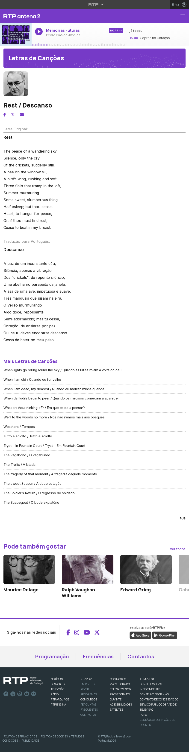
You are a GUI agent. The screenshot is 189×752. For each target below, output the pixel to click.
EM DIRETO (87, 684)
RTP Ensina (58, 704)
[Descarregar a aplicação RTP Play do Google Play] (164, 635)
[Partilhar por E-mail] (22, 114)
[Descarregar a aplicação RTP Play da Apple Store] (140, 635)
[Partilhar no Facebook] (4, 114)
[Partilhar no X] (13, 114)
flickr (33, 694)
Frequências (98, 656)
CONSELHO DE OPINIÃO (154, 694)
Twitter (12, 694)
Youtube (26, 694)
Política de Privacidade (20, 736)
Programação (52, 656)
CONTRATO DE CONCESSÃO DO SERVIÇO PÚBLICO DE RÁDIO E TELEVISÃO (159, 704)
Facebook (6, 694)
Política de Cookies (54, 736)
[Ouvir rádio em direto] (16, 34)
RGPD (143, 715)
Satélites (116, 710)
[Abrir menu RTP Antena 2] (184, 16)
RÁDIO (55, 694)
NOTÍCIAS (57, 679)
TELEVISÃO (57, 689)
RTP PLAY (86, 679)
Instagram (19, 694)
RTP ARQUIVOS (60, 699)
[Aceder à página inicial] (16, 16)
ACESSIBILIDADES (121, 704)
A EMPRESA (147, 679)
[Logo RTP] (23, 680)
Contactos (140, 656)
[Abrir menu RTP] (94, 4)
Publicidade (30, 741)
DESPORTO (58, 684)
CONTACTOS (118, 679)
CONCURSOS (88, 699)
